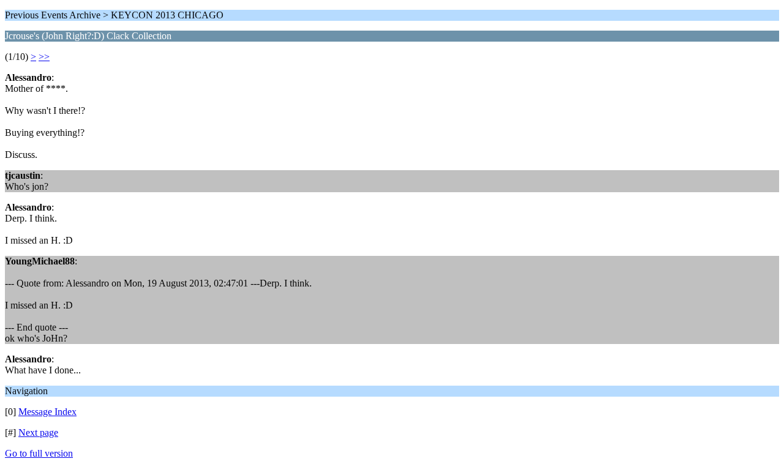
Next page (38, 432)
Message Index (47, 411)
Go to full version (39, 453)
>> (44, 56)
